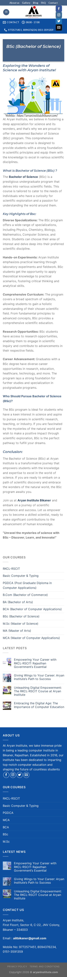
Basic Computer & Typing (21, 576)
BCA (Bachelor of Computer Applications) (32, 609)
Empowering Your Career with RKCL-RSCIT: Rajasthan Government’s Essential (35, 663)
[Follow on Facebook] (59, 9)
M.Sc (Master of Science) (20, 623)
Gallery (26, 2)
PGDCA (8, 813)
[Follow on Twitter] (59, 21)
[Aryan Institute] (34, 12)
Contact (53, 2)
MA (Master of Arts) (17, 630)
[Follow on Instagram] (59, 15)
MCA (6, 820)
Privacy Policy (17, 966)
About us (14, 2)
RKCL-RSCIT (11, 568)
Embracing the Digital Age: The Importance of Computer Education (39, 705)
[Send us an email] (59, 27)
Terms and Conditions (45, 966)
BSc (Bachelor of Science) (21, 616)
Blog (35, 2)
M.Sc (6, 841)
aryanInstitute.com (45, 972)
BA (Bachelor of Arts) (18, 602)
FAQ (43, 2)
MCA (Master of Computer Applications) (31, 638)
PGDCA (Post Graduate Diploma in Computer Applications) (27, 585)
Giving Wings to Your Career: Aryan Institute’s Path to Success (39, 677)
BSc (5, 834)
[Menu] (6, 12)
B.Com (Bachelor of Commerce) (25, 595)
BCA (6, 827)
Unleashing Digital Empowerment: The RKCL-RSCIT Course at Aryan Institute (38, 691)
